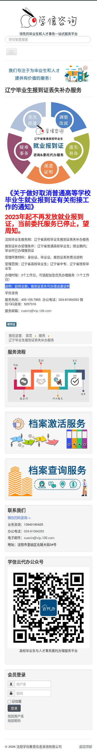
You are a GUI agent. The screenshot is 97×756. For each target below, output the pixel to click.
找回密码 (14, 720)
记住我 (16, 701)
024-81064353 (34, 531)
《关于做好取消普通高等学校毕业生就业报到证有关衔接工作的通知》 (48, 199)
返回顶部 (85, 746)
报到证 (11, 324)
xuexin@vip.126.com (36, 310)
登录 (14, 708)
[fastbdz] (48, 478)
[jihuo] (48, 432)
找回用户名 (16, 716)
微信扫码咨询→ (19, 517)
